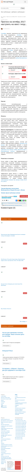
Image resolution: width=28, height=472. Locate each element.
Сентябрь (3, 33)
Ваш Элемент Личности (6, 308)
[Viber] (23, 200)
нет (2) (9, 197)
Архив (2, 437)
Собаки (11, 50)
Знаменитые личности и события (6, 444)
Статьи (4, 16)
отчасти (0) (4, 197)
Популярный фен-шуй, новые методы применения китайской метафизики (6, 458)
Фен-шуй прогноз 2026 (18, 419)
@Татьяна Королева (8, 205)
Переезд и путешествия (5, 456)
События (2, 403)
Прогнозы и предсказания (5, 432)
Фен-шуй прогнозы (6, 28)
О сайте (16, 396)
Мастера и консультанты (5, 424)
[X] (20, 200)
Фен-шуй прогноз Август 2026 (20, 420)
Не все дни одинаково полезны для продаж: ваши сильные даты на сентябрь (13, 334)
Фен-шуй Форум (8, 1)
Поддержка (17, 405)
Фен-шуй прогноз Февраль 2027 (21, 429)
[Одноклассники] (18, 200)
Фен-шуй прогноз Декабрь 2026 (21, 426)
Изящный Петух (7, 351)
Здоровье (2, 443)
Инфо (16, 394)
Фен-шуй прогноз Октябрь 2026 (21, 423)
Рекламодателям (4, 407)
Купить (24, 70)
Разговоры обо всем (4, 433)
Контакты (16, 401)
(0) (8, 200)
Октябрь (19, 35)
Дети (2, 441)
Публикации (3, 401)
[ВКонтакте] (16, 200)
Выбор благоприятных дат (5, 419)
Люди (2, 404)
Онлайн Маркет (3, 396)
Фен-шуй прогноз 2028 (18, 438)
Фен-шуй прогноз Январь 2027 (21, 427)
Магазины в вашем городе (5, 397)
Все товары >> (23, 321)
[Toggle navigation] (25, 2)
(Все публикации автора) (17, 205)
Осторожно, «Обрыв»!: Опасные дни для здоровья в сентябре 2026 (13, 369)
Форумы (2, 400)
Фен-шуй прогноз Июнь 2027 (20, 434)
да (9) (15, 196)
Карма (16, 406)
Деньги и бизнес (3, 440)
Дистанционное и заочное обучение (7, 420)
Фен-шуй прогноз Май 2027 (20, 433)
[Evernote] (22, 200)
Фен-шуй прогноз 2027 (18, 437)
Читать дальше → (6, 345)
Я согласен (17, 465)
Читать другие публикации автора (10, 192)
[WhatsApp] (25, 200)
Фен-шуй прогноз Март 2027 (20, 430)
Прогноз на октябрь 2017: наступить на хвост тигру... (13, 17)
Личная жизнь (3, 452)
